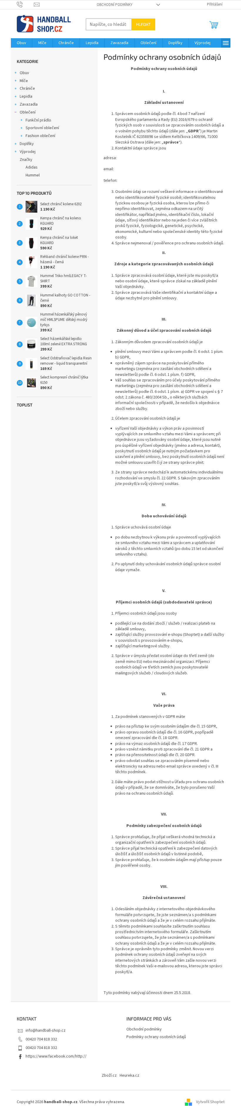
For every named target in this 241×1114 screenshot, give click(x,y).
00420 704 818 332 (41, 1039)
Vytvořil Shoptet (210, 1102)
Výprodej (28, 152)
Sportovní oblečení (42, 128)
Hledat (143, 24)
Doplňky (27, 144)
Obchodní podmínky (115, 4)
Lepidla (26, 96)
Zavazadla (29, 104)
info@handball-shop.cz (46, 1030)
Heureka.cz (129, 1075)
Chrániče (27, 88)
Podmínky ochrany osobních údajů (156, 1037)
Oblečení (28, 112)
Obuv (24, 73)
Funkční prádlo (38, 120)
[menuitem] (21, 43)
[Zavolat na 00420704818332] (25, 4)
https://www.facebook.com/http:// (56, 1056)
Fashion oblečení (40, 136)
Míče (24, 81)
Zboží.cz (109, 1075)
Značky (26, 160)
